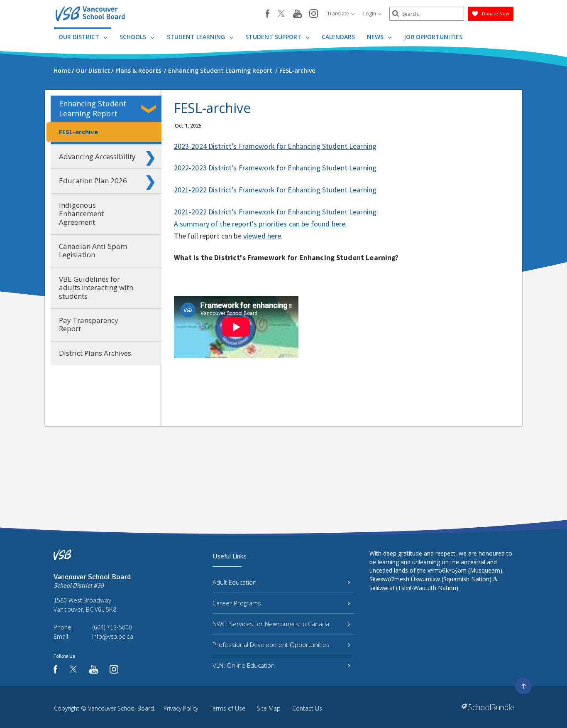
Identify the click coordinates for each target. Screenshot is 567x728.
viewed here (262, 236)
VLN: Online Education (244, 665)
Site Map (269, 708)
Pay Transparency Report (88, 324)
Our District (80, 37)
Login (370, 13)
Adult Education (235, 582)
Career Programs (237, 603)
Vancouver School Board (121, 708)
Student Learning (197, 37)
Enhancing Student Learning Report (93, 108)
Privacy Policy (181, 708)
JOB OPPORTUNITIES (433, 37)
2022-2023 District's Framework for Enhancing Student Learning (275, 167)
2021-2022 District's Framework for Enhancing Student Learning (275, 189)
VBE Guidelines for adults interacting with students (96, 287)
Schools (134, 37)
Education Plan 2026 (93, 180)
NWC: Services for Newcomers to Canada (271, 624)
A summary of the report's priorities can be (242, 224)
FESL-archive (78, 132)
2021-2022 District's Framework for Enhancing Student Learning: (277, 211)
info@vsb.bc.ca (112, 636)
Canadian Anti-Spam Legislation (93, 250)
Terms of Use (227, 708)
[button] (150, 109)
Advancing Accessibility (97, 156)
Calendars (338, 37)
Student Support (274, 37)
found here (328, 224)
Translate (338, 13)
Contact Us (307, 708)
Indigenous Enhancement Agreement (81, 213)
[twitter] (281, 14)
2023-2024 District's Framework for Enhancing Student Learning (275, 146)
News (376, 37)
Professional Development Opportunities (271, 644)
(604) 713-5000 (112, 627)
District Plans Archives (95, 353)
